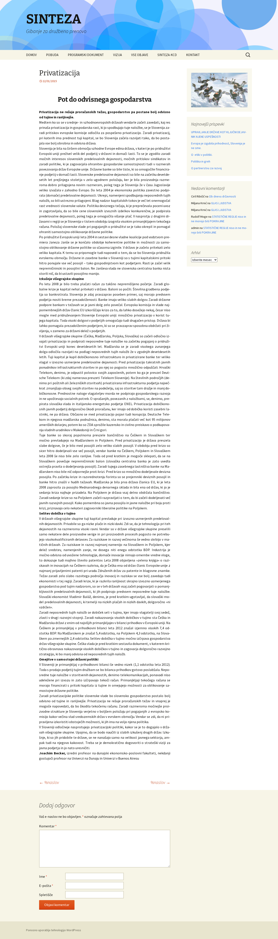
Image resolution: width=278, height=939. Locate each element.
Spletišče (46, 895)
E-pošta (46, 885)
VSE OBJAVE (139, 55)
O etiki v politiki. (201, 155)
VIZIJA (117, 55)
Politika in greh (200, 161)
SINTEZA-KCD (167, 55)
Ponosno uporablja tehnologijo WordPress (53, 930)
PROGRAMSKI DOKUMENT (86, 55)
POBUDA (52, 55)
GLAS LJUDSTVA (221, 203)
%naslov (49, 782)
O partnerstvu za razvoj (206, 168)
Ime (43, 876)
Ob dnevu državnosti (222, 196)
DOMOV (31, 55)
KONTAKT (193, 55)
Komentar (48, 826)
